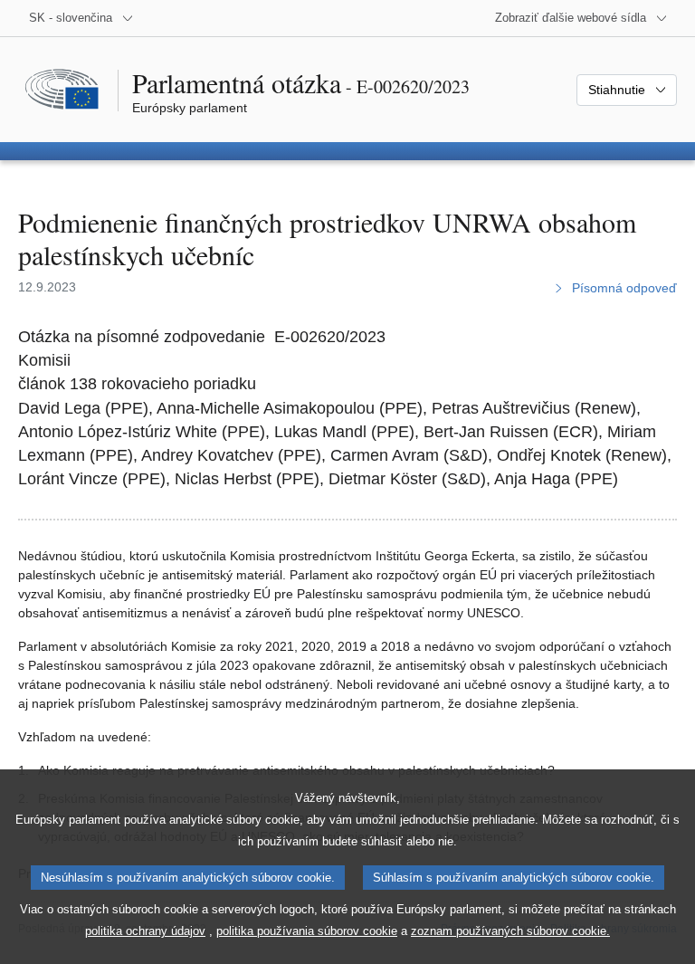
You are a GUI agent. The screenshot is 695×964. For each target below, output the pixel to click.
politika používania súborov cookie (306, 931)
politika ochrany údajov (145, 931)
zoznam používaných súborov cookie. (510, 931)
